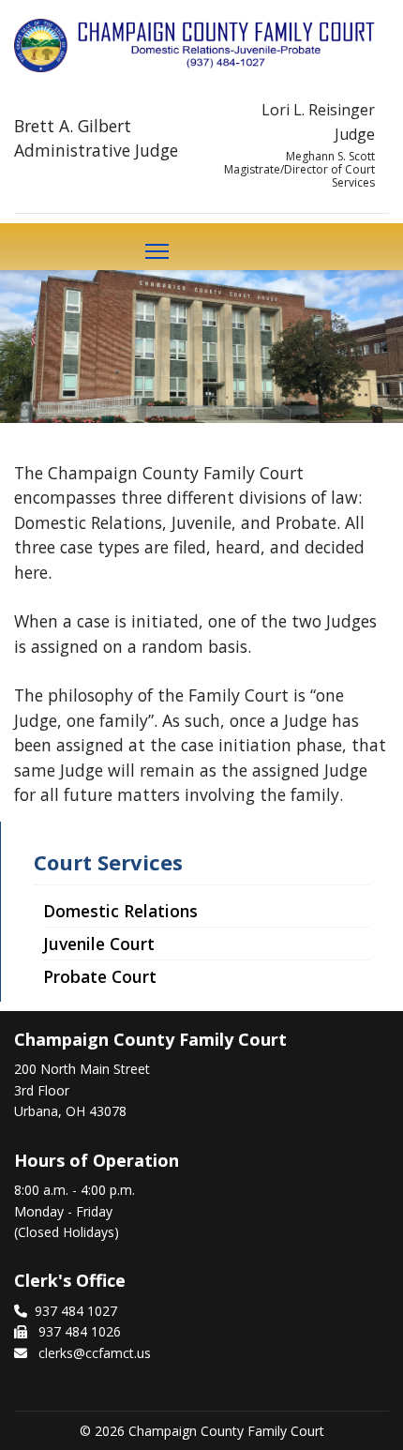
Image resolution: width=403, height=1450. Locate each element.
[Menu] (157, 251)
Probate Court (100, 976)
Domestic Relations (120, 910)
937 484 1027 (76, 1311)
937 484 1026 (78, 1331)
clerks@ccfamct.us (94, 1353)
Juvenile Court (99, 943)
